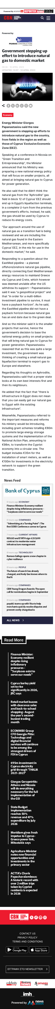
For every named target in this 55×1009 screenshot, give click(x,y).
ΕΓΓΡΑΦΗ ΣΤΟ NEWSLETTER (25, 969)
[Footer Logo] (19, 917)
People (22, 567)
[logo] (13, 18)
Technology (26, 552)
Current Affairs (28, 534)
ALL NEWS (13, 620)
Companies (25, 520)
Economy (7, 114)
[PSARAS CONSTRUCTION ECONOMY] (20, 42)
